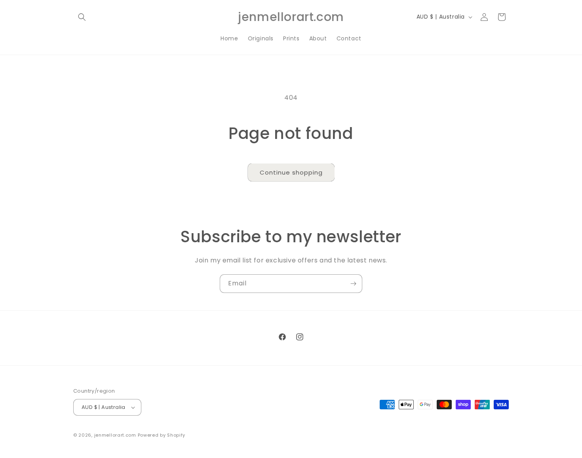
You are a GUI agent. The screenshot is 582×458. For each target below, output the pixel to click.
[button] (82, 17)
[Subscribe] (353, 283)
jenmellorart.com (115, 435)
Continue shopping (291, 172)
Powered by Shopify (162, 435)
